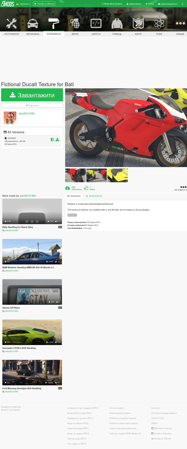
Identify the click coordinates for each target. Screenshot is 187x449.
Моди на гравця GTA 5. (78, 433)
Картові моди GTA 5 (76, 438)
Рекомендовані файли (120, 412)
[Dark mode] (183, 3)
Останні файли (116, 407)
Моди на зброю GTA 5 (77, 423)
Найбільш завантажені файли (123, 423)
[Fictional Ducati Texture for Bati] (75, 175)
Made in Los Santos (10, 409)
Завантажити (134, 3)
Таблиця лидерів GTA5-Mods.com (125, 433)
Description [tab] (75, 195)
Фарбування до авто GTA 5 (80, 418)
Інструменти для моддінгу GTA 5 (82, 407)
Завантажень (76, 189)
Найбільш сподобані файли (122, 418)
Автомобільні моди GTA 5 (79, 412)
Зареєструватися (169, 3)
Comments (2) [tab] (95, 195)
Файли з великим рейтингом (122, 428)
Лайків (92, 189)
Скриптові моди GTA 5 (78, 428)
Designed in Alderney (11, 406)
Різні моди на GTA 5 (76, 443)
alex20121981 (27, 113)
